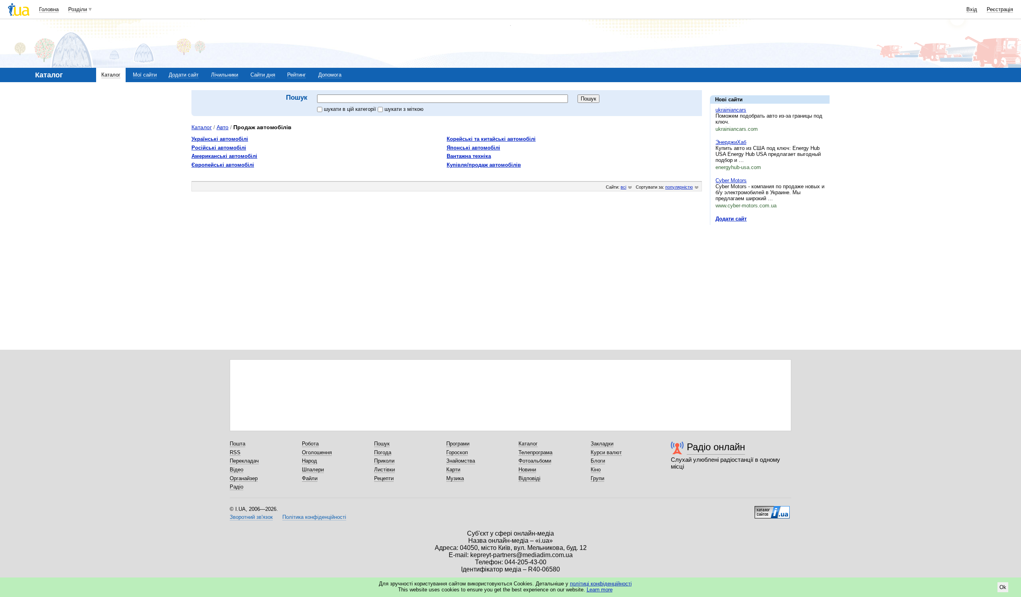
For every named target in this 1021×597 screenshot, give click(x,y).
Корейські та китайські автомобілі (491, 139)
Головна (49, 9)
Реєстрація (1000, 9)
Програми (457, 444)
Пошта (237, 444)
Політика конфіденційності (314, 517)
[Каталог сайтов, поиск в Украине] (772, 509)
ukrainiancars (730, 110)
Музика (455, 478)
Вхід (971, 9)
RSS (235, 452)
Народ (309, 461)
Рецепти (384, 478)
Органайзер (244, 478)
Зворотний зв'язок (251, 517)
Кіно (596, 470)
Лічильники (224, 75)
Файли (309, 478)
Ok (1002, 587)
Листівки (384, 470)
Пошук (382, 444)
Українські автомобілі (219, 139)
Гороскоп (457, 452)
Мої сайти (145, 75)
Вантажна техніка (469, 156)
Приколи (384, 461)
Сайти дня (262, 75)
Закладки (602, 444)
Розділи (77, 9)
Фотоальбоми (534, 461)
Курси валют (606, 452)
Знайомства (460, 461)
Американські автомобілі (224, 156)
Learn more (600, 590)
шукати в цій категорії (351, 109)
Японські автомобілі (473, 148)
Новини (527, 470)
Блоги (598, 461)
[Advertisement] (770, 280)
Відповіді (529, 478)
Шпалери (313, 470)
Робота (310, 444)
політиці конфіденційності (601, 584)
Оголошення (317, 452)
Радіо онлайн (716, 446)
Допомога (329, 75)
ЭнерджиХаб (730, 142)
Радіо (236, 487)
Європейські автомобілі (222, 165)
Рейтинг (296, 75)
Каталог (110, 75)
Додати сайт (184, 75)
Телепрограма (535, 452)
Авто (223, 127)
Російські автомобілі (218, 148)
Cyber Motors (731, 180)
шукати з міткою (404, 109)
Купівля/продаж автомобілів (484, 165)
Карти (453, 470)
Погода (382, 452)
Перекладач (244, 461)
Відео (236, 470)
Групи (597, 478)
